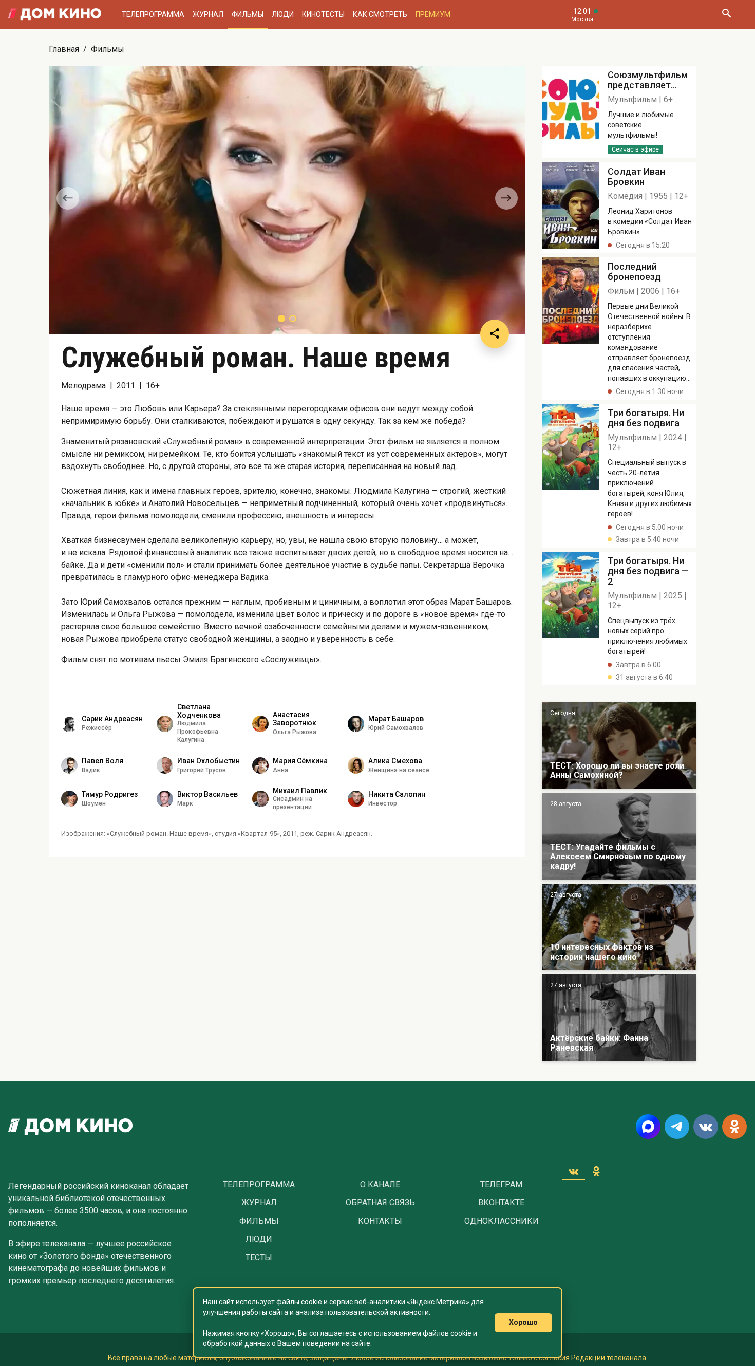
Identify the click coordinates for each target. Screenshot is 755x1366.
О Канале (380, 1184)
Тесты (259, 1257)
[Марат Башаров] (356, 724)
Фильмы (247, 14)
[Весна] (619, 1017)
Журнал (208, 14)
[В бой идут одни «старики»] (619, 836)
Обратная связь (380, 1202)
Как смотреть (380, 14)
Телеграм (501, 1184)
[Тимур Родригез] (69, 799)
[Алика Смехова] (356, 765)
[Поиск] (726, 14)
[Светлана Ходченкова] (165, 724)
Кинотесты (323, 14)
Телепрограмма (153, 14)
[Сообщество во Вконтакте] (705, 1126)
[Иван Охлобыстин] (165, 765)
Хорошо (523, 1322)
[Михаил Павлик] (260, 799)
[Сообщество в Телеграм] (677, 1126)
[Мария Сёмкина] (260, 765)
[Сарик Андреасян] (69, 724)
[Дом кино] (54, 14)
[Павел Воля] (69, 765)
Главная (64, 49)
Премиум (433, 14)
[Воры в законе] (619, 745)
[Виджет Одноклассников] (596, 1171)
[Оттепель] (619, 927)
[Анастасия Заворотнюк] (260, 724)
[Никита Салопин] (356, 799)
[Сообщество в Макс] (648, 1126)
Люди (283, 14)
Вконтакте (501, 1202)
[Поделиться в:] (494, 334)
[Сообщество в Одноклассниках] (734, 1126)
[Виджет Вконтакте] (573, 1171)
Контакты (380, 1221)
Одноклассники (501, 1221)
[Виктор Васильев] (165, 799)
